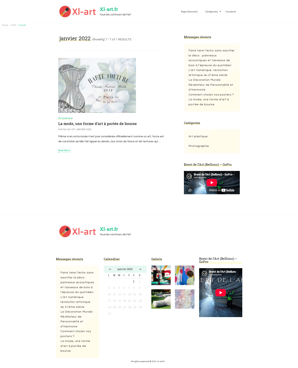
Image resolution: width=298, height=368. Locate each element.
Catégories (211, 11)
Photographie (199, 146)
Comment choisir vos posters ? (211, 94)
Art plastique (65, 118)
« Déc (110, 269)
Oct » (140, 269)
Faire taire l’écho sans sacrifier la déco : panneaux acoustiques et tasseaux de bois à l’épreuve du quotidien (212, 58)
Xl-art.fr (109, 9)
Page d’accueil (189, 11)
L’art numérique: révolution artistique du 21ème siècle (208, 73)
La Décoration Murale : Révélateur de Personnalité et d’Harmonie (211, 84)
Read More (64, 150)
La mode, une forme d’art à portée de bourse (97, 123)
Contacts (231, 11)
